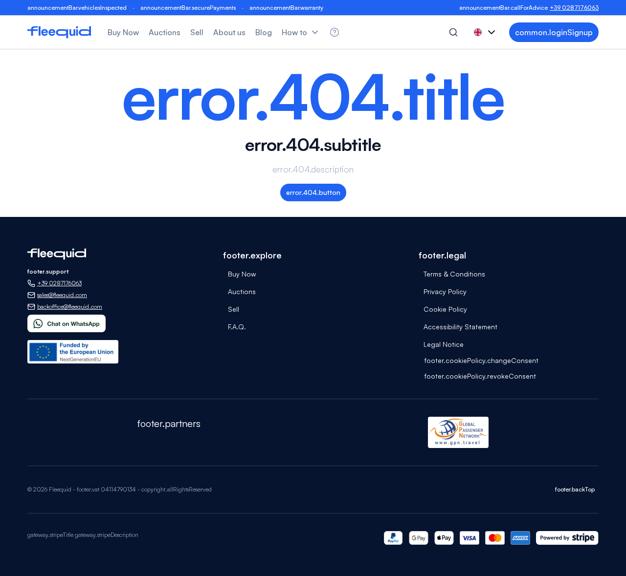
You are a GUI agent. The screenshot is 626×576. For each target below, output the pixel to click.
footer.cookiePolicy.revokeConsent (480, 376)
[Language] (485, 32)
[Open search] (453, 32)
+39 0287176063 (574, 7)
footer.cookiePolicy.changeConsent (481, 360)
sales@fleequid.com (62, 295)
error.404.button (313, 192)
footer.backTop (575, 489)
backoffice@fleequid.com (69, 306)
